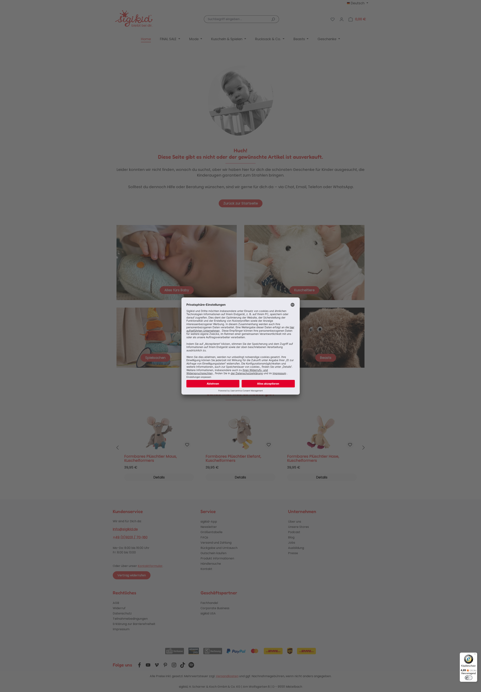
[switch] (468, 677)
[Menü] (475, 655)
